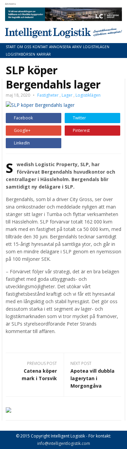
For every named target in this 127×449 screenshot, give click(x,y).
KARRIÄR (44, 54)
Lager (67, 95)
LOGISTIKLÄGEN (96, 46)
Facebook (23, 118)
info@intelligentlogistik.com (63, 443)
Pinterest (81, 130)
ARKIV (77, 46)
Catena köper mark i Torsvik (39, 375)
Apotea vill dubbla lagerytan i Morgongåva (92, 378)
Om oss (24, 46)
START (11, 46)
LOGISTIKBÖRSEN (20, 54)
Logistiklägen (88, 95)
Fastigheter (48, 95)
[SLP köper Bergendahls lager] (40, 104)
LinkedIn (22, 143)
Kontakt (40, 46)
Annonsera (60, 46)
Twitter (79, 118)
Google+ (22, 130)
